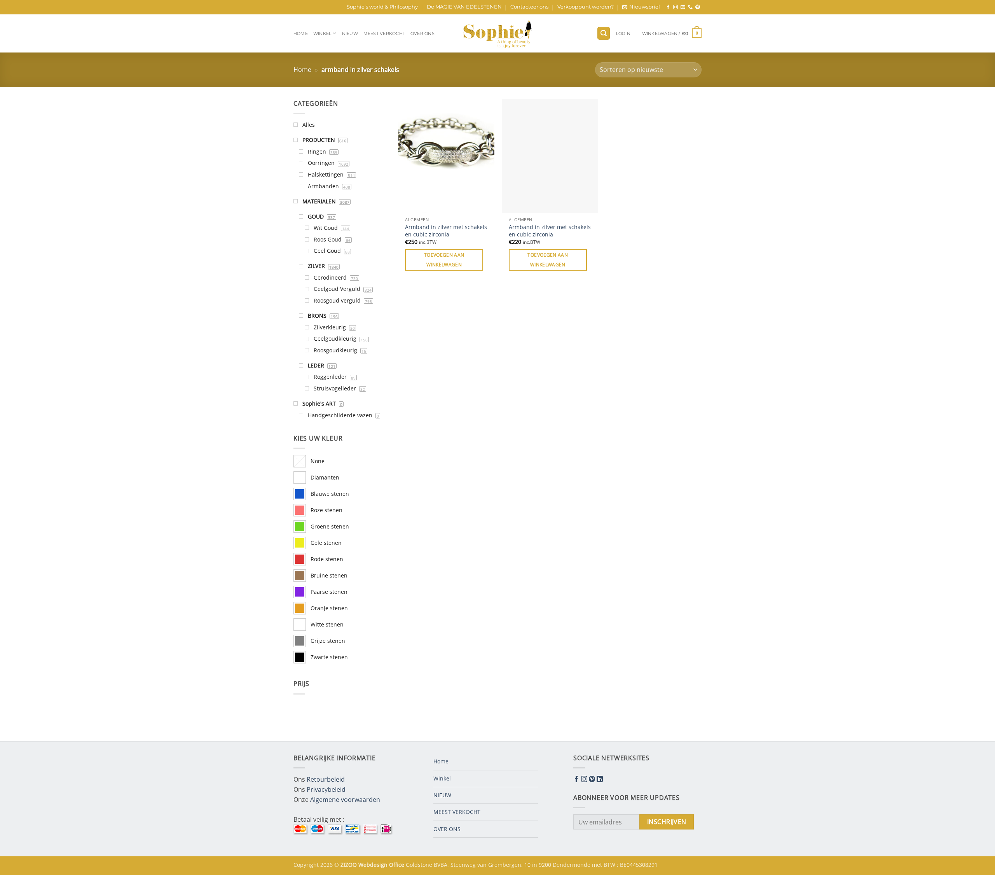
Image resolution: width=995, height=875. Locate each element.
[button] (641, 7)
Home (300, 33)
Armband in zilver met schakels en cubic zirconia (446, 231)
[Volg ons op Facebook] (668, 7)
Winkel (322, 33)
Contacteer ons (529, 7)
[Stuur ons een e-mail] (683, 7)
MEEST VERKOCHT (384, 33)
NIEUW (350, 33)
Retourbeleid (326, 779)
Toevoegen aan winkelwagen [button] (444, 260)
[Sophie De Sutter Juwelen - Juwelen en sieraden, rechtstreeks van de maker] (497, 33)
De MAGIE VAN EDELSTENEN (464, 7)
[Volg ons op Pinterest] (697, 7)
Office (397, 864)
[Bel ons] (690, 7)
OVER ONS (422, 33)
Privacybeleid (326, 789)
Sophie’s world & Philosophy (382, 7)
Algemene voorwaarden (345, 799)
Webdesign (373, 864)
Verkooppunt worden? (585, 7)
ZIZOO (349, 864)
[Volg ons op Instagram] (675, 7)
